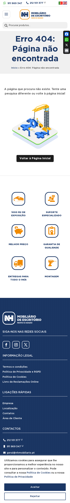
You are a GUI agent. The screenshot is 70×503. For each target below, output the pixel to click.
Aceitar (35, 487)
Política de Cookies (38, 473)
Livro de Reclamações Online (21, 382)
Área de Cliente (12, 418)
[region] (35, 479)
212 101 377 (36, 3)
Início (14, 68)
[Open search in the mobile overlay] (35, 25)
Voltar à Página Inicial (35, 158)
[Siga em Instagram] (16, 345)
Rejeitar (35, 496)
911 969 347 (14, 3)
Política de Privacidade (18, 477)
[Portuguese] (61, 3)
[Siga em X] (25, 345)
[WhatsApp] (66, 39)
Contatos (8, 413)
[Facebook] (66, 34)
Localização (10, 409)
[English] (65, 3)
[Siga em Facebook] (6, 345)
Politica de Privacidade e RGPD (22, 372)
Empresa (8, 403)
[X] (66, 45)
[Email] (66, 50)
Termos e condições (15, 367)
